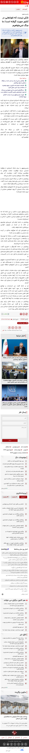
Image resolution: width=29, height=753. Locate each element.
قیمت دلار (23, 447)
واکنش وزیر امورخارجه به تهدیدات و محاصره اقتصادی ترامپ (14, 532)
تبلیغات (15, 741)
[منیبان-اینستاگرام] (15, 2)
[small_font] (2, 314)
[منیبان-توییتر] (12, 2)
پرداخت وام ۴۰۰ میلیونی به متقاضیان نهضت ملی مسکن (13, 623)
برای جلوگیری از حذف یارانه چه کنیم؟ (15, 665)
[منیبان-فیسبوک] (9, 2)
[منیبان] (25, 2)
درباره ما (19, 741)
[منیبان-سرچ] (25, 744)
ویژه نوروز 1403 (7, 450)
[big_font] (8, 314)
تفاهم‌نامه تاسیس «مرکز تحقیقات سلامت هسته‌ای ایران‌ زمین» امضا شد (13, 509)
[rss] (4, 2)
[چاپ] (24, 314)
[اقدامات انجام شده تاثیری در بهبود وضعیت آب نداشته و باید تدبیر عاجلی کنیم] (14, 370)
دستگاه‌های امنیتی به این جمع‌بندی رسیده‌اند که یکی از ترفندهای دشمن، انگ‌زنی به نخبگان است (14, 405)
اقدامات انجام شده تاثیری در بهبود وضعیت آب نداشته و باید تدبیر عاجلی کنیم (15, 381)
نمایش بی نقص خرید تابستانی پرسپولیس (13, 504)
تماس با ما (10, 741)
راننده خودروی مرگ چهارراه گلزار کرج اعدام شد (13, 464)
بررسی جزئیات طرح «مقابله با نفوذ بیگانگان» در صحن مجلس (15, 538)
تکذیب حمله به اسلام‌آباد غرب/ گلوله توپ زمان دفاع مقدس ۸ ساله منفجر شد (14, 484)
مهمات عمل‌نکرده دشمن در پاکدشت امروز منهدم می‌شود (14, 480)
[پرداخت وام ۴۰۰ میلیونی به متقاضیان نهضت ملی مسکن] (14, 704)
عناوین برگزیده (20, 692)
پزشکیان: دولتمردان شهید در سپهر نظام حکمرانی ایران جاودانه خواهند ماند (14, 544)
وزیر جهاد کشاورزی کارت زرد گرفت (15, 461)
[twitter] (16, 327)
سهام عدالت (17, 450)
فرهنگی (10, 737)
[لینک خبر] (26, 314)
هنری (3, 737)
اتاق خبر (23, 635)
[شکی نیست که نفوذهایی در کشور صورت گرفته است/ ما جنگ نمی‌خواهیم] (19, 327)
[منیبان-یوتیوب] (7, 2)
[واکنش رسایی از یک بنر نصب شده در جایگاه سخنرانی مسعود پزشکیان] (14, 347)
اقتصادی (17, 737)
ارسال (10, 440)
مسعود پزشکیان (22, 323)
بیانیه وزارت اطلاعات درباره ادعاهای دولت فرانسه (14, 467)
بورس (25, 450)
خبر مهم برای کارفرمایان (18, 627)
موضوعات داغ (20, 457)
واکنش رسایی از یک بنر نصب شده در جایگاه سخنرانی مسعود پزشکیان (15, 359)
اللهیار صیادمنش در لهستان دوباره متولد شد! (13, 630)
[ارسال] (21, 314)
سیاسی (25, 737)
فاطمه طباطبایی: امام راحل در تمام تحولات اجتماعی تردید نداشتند (13, 526)
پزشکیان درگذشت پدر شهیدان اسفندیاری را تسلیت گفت (13, 609)
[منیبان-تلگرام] (17, 2)
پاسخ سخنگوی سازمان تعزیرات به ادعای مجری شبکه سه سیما (14, 475)
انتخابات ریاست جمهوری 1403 (18, 453)
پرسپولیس (15, 447)
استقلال (8, 447)
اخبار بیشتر (3, 488)
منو (25, 6)
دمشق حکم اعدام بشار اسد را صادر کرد (15, 471)
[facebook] (9, 327)
